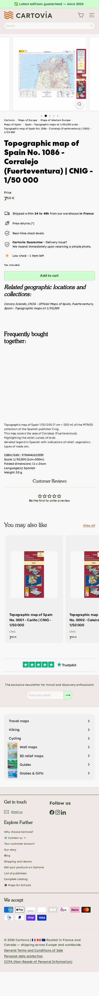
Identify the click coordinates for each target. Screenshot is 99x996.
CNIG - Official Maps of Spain (49, 304)
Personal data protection (23, 956)
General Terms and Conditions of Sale (33, 950)
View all (89, 525)
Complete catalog (15, 879)
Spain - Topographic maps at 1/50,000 (31, 308)
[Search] (91, 25)
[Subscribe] (68, 695)
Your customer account (19, 843)
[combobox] (49, 25)
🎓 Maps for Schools (17, 885)
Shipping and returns (18, 861)
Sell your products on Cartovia (24, 867)
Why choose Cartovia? (19, 832)
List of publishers (15, 873)
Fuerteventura (82, 304)
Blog (7, 855)
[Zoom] (79, 104)
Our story (10, 849)
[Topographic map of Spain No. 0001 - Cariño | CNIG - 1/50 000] (34, 589)
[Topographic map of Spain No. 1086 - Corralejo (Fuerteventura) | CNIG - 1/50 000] (49, 374)
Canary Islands (15, 304)
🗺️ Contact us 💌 (15, 838)
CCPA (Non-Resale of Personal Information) (38, 961)
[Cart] (80, 15)
